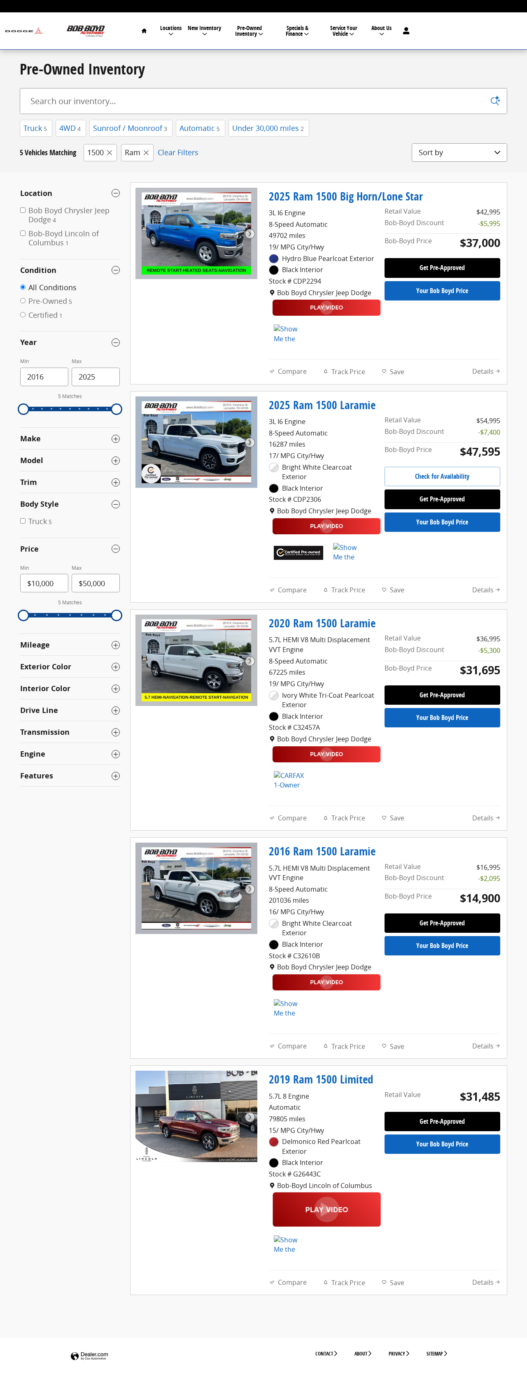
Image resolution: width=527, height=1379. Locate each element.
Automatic (200, 128)
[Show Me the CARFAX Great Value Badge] (289, 1245)
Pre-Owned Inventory (248, 30)
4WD (70, 128)
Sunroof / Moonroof (130, 128)
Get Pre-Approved (442, 267)
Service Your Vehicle (343, 30)
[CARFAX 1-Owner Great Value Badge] (289, 781)
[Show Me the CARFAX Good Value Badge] (348, 553)
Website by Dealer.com (89, 1356)
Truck (35, 128)
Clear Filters (178, 152)
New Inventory (204, 28)
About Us (381, 28)
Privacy (397, 1353)
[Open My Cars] (404, 31)
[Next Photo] (250, 234)
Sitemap (435, 1353)
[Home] (23, 31)
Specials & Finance (297, 30)
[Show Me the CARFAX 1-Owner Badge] (289, 334)
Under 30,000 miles (268, 128)
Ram (132, 152)
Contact (324, 1353)
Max (77, 361)
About (360, 1353)
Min (24, 361)
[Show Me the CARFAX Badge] (289, 1009)
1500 (95, 152)
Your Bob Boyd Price (442, 290)
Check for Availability (442, 476)
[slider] (23, 409)
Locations (171, 28)
